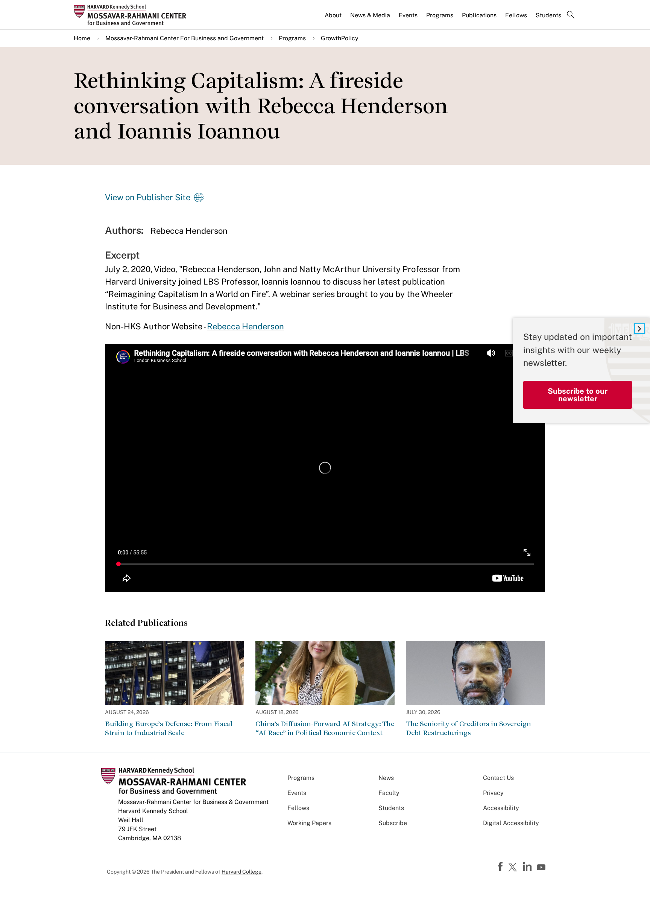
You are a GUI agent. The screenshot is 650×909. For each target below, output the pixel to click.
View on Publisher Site (147, 197)
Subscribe (392, 823)
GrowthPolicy (339, 38)
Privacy (493, 792)
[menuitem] (333, 18)
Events (408, 15)
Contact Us (498, 777)
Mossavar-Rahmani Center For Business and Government (184, 38)
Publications (479, 15)
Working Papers (309, 823)
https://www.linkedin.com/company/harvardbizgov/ (528, 867)
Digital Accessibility (511, 823)
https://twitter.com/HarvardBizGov (513, 867)
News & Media (370, 15)
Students (548, 15)
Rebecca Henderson (245, 326)
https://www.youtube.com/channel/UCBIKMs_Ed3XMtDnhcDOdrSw (542, 867)
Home (82, 38)
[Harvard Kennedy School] (132, 15)
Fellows (516, 15)
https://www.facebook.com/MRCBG (501, 867)
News (386, 777)
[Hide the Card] (639, 328)
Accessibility (501, 808)
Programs (439, 15)
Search (570, 15)
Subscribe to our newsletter (577, 395)
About (333, 15)
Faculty (388, 792)
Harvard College (241, 872)
